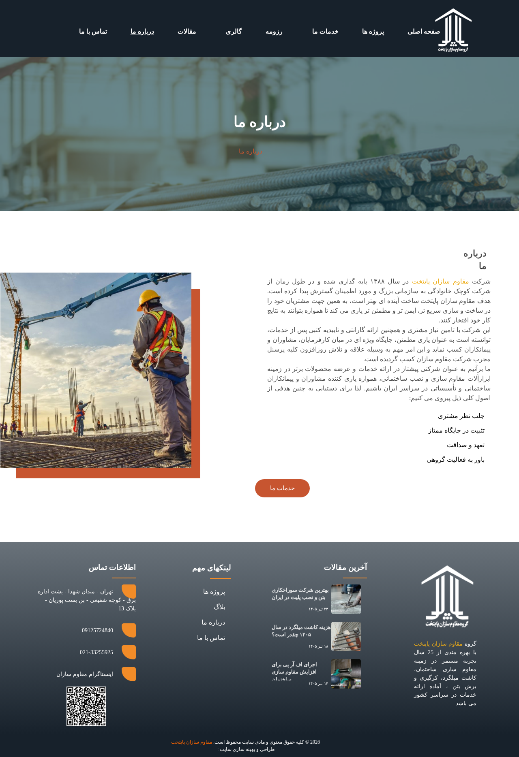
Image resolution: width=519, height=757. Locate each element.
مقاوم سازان (191, 742)
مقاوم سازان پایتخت (440, 281)
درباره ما (142, 31)
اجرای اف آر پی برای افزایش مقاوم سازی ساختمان (294, 671)
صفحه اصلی (423, 31)
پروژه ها (373, 31)
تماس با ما (93, 31)
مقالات (187, 31)
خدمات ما (325, 31)
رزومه (274, 31)
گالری (234, 31)
